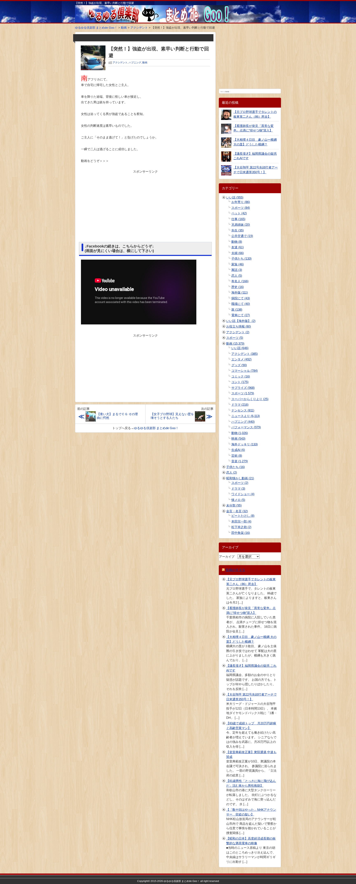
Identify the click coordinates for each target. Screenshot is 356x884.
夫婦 (237, 253)
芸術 (236, 455)
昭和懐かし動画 (240, 478)
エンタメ (241, 359)
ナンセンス (242, 410)
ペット (239, 213)
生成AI (238, 450)
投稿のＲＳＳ (235, 570)
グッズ (239, 365)
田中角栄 (240, 532)
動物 (236, 241)
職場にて (240, 304)
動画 (144, 62)
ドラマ (239, 404)
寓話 (236, 270)
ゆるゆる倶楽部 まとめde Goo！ (156, 428)
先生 (237, 230)
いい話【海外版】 (240, 321)
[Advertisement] (145, 204)
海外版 (239, 292)
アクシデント (120, 62)
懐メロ (238, 500)
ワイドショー (242, 494)
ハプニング (135, 62)
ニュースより (245, 416)
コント (239, 382)
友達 (237, 247)
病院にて (240, 298)
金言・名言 (237, 511)
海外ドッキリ (244, 444)
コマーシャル (244, 370)
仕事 (238, 219)
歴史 (237, 287)
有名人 (239, 281)
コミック (240, 376)
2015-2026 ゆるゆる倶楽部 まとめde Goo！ (175, 881)
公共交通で (242, 236)
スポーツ (240, 207)
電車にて (240, 315)
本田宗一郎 (241, 521)
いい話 (234, 197)
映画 (238, 438)
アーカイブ (226, 556)
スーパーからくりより (249, 399)
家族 (237, 264)
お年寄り (240, 202)
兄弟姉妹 (240, 224)
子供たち (241, 258)
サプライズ (243, 387)
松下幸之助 (241, 527)
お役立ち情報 (238, 326)
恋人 (236, 275)
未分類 (234, 505)
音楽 (239, 461)
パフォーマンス (246, 427)
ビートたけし (242, 515)
